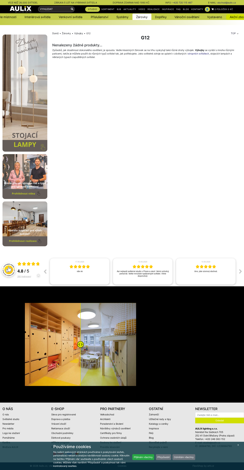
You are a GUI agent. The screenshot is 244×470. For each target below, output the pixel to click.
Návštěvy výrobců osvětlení (115, 428)
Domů (55, 33)
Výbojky (78, 33)
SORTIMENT (108, 9)
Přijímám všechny (143, 457)
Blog (151, 437)
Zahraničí (154, 414)
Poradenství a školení (111, 423)
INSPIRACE (168, 9)
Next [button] (240, 271)
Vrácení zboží (58, 423)
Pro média (7, 428)
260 (24, 276)
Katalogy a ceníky (158, 423)
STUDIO (92, 9)
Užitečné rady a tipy (160, 419)
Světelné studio (10, 419)
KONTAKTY (197, 9)
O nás (5, 414)
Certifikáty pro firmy (111, 433)
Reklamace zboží (60, 428)
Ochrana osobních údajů (113, 437)
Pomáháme (8, 437)
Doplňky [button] (161, 17)
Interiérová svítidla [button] (37, 17)
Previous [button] (44, 271)
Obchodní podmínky (62, 433)
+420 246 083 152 (214, 439)
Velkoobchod (107, 414)
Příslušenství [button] (99, 17)
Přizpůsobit (163, 457)
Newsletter (8, 423)
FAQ (178, 9)
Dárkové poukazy (61, 437)
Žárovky (66, 33)
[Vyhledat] (72, 9)
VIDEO (141, 9)
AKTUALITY (129, 9)
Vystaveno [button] (214, 17)
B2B (119, 9)
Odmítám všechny (184, 457)
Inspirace (154, 428)
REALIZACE (154, 9)
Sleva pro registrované (63, 414)
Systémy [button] (122, 17)
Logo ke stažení (11, 433)
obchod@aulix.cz (226, 2)
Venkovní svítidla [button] (70, 17)
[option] (80, 271)
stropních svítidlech (198, 53)
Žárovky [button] (142, 17)
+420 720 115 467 (182, 2)
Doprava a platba (60, 419)
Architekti (105, 419)
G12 (88, 33)
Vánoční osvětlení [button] (186, 17)
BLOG (186, 9)
